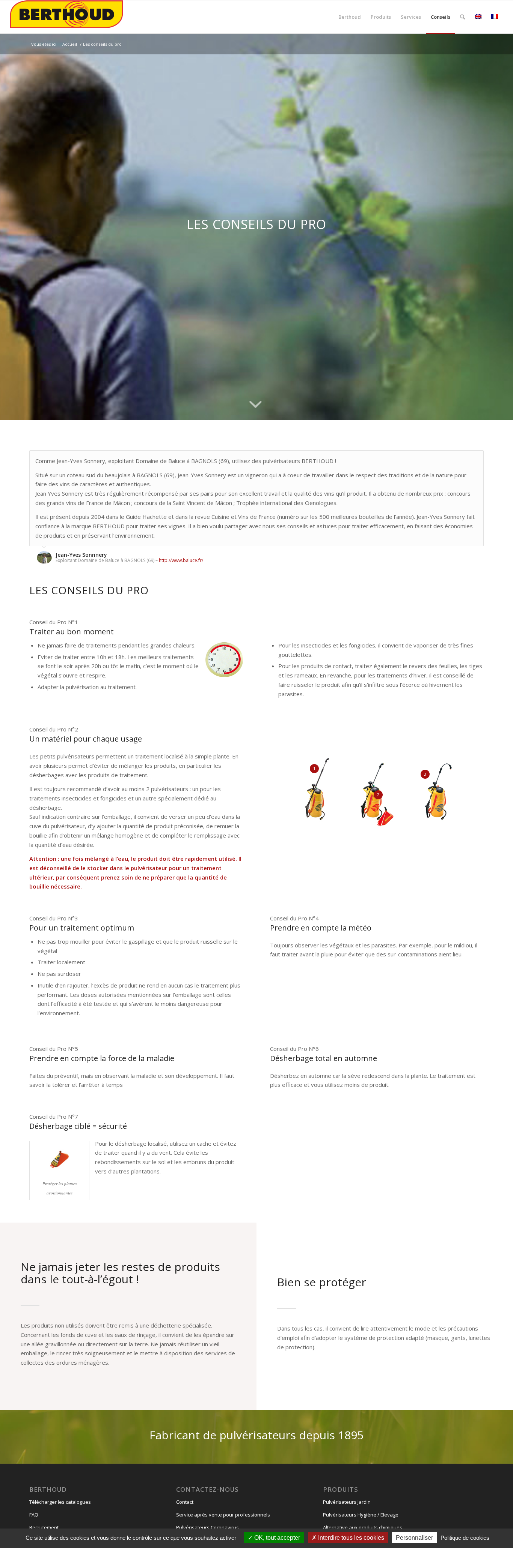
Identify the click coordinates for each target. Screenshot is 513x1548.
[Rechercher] (462, 16)
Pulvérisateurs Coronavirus (207, 1527)
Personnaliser (414, 1538)
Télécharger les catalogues (60, 1502)
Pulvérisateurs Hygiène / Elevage (360, 1514)
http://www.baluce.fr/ (181, 560)
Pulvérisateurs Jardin (347, 1502)
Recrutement (44, 1527)
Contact (184, 1502)
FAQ (33, 1514)
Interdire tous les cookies (350, 1538)
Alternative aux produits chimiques (362, 1527)
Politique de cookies (465, 1538)
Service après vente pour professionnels (223, 1514)
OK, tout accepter (276, 1538)
